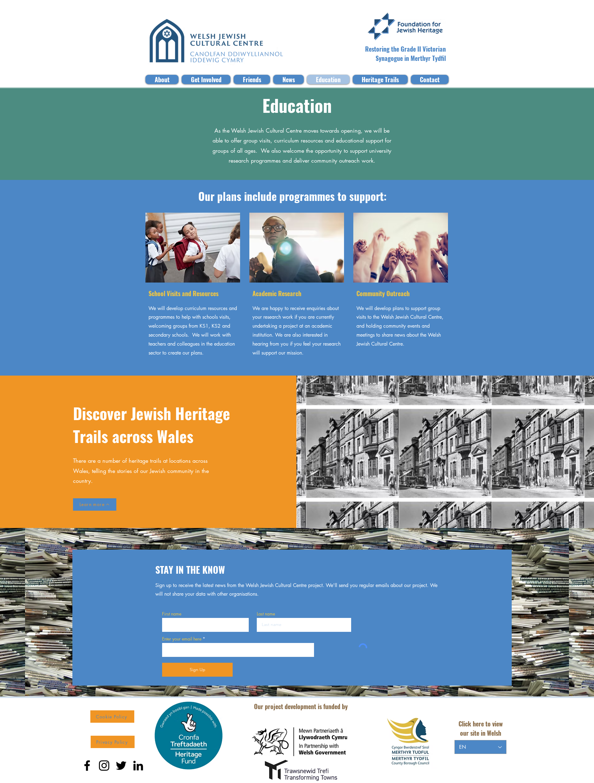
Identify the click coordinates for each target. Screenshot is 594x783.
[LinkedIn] (138, 765)
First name (171, 614)
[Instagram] (104, 765)
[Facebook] (87, 765)
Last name (266, 614)
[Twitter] (121, 765)
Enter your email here (181, 639)
